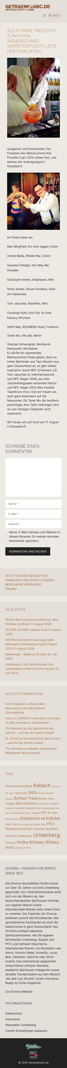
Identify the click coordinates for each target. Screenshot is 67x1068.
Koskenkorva (32, 818)
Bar (6, 793)
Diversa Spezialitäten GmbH (18, 813)
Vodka (22, 842)
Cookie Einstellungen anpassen (26, 1030)
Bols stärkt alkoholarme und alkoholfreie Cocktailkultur (25, 708)
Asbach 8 (56, 786)
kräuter (53, 818)
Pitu (43, 824)
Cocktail (9, 808)
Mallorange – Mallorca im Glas (25, 654)
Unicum (10, 842)
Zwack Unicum (23, 847)
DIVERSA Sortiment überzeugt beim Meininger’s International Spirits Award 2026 (31, 644)
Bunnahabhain (26, 803)
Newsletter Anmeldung (20, 1025)
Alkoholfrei (12, 786)
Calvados (54, 803)
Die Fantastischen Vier (48, 808)
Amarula (26, 786)
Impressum (12, 1019)
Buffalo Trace (26, 798)
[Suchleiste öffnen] (44, 15)
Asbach (42, 785)
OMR (14, 824)
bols (32, 792)
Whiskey (36, 842)
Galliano (36, 813)
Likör (8, 824)
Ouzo (21, 824)
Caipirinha (43, 803)
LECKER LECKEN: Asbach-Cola (26, 629)
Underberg (46, 835)
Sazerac (38, 829)
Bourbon (41, 793)
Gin (43, 812)
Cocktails (19, 808)
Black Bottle (21, 793)
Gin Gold (52, 812)
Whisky (52, 842)
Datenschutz (13, 1013)
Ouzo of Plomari (32, 824)
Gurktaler (15, 819)
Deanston (30, 808)
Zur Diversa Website (19, 991)
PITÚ (50, 824)
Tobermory (25, 836)
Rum (29, 829)
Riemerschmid (15, 829)
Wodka (9, 847)
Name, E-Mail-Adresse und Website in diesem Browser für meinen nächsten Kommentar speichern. (34, 536)
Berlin (11, 793)
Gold (7, 819)
